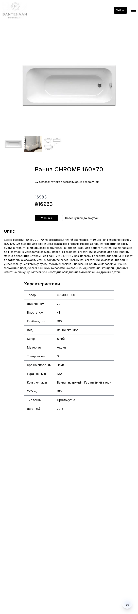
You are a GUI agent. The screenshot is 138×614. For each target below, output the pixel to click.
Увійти (120, 10)
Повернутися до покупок (81, 218)
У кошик (46, 218)
